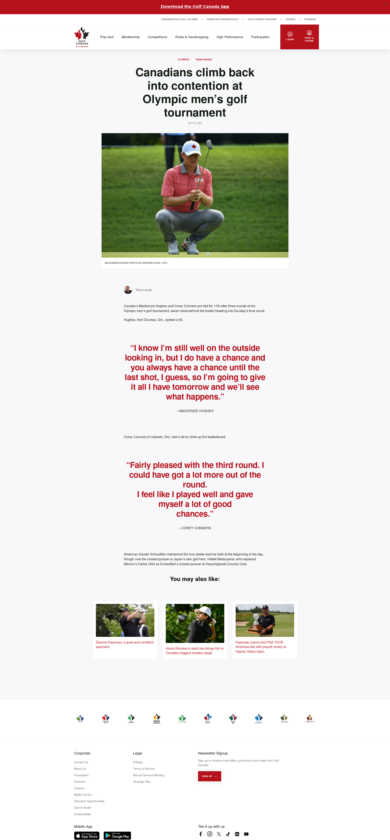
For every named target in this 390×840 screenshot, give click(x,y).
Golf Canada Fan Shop (262, 19)
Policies (138, 762)
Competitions (157, 37)
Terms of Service (144, 769)
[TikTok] (228, 834)
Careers (79, 788)
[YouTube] (246, 834)
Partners (79, 782)
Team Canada (203, 59)
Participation (260, 37)
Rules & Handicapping (191, 37)
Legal (137, 753)
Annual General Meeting (148, 775)
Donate (290, 19)
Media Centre (83, 794)
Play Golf (107, 37)
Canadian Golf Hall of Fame (179, 19)
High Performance (230, 37)
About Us (80, 769)
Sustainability (82, 814)
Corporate (82, 753)
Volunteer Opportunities (89, 801)
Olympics (183, 59)
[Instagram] (209, 834)
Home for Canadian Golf (223, 19)
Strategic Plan (142, 782)
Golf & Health (82, 807)
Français (310, 19)
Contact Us (81, 762)
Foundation (81, 775)
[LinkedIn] (237, 834)
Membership (131, 37)
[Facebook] (200, 834)
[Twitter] (218, 834)
